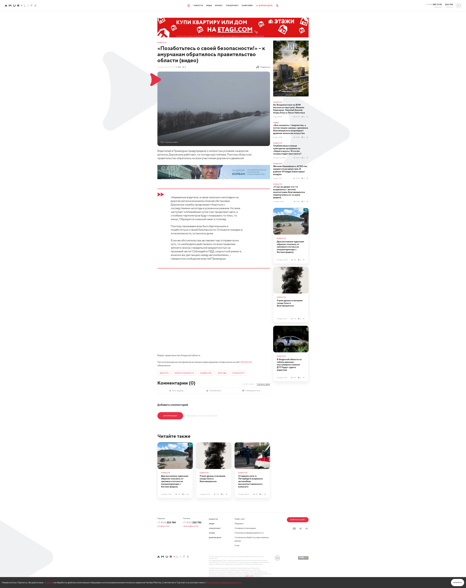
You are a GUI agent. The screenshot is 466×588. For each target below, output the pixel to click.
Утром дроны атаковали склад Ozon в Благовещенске (290, 303)
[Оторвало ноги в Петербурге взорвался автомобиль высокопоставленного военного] (265, 494)
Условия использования (245, 528)
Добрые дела (215, 537)
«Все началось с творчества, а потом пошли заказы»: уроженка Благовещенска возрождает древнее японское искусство (290, 129)
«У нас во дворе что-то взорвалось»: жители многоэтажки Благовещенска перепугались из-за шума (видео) (289, 192)
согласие (48, 582)
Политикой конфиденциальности (223, 582)
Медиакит (239, 523)
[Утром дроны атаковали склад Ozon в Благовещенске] (304, 318)
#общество (206, 373)
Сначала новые (248, 384)
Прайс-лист (240, 519)
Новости (198, 5)
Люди (209, 5)
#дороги (164, 373)
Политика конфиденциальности (249, 533)
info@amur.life (163, 526)
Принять (457, 582)
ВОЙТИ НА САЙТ (298, 520)
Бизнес (219, 5)
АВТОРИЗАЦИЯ (170, 416)
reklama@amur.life (190, 526)
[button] (307, 528)
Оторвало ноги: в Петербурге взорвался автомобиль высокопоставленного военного (250, 481)
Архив (212, 533)
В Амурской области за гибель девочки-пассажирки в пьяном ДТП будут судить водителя (289, 364)
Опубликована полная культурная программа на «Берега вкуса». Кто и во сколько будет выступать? (287, 149)
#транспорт (239, 373)
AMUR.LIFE (246, 362)
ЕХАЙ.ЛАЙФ (247, 5)
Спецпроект (232, 5)
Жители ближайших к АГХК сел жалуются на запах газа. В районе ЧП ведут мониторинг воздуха (290, 170)
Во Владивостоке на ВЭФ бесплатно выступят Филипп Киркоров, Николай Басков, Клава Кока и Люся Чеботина (289, 108)
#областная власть (184, 373)
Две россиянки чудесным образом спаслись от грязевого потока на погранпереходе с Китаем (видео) (290, 246)
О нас (237, 545)
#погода (222, 373)
